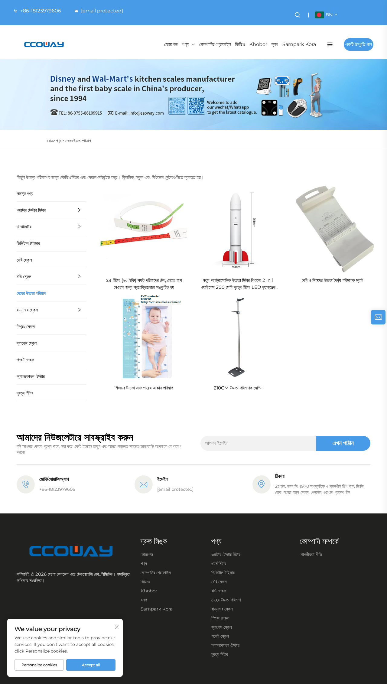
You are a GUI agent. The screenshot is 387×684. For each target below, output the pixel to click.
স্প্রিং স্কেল (26, 326)
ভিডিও (240, 44)
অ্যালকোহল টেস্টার (31, 376)
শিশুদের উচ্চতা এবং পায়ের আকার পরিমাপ (144, 388)
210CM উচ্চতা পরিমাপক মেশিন (238, 388)
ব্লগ (275, 44)
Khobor (258, 44)
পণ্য (185, 44)
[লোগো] (44, 44)
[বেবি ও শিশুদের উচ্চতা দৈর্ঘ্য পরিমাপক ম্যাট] (332, 228)
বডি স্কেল (24, 276)
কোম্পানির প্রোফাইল (215, 44)
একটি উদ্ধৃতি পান (358, 44)
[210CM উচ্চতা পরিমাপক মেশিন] (238, 336)
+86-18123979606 (40, 11)
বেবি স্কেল (24, 260)
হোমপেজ (171, 44)
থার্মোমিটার (24, 227)
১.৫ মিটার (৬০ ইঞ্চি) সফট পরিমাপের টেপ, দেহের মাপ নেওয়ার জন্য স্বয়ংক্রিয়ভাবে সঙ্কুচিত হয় (144, 283)
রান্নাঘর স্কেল (27, 310)
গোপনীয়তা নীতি (311, 554)
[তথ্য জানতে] (378, 317)
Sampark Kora (299, 44)
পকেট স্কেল (25, 360)
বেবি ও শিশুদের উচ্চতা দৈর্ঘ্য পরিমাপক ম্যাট (332, 280)
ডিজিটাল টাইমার (28, 243)
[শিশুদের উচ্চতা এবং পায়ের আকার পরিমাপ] (143, 336)
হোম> (51, 140)
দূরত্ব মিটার (25, 393)
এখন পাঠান (343, 443)
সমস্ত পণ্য (25, 193)
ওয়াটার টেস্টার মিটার (31, 210)
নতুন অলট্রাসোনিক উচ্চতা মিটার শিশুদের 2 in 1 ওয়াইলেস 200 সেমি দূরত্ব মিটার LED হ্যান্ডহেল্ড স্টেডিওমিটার (238, 284)
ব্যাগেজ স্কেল (27, 343)
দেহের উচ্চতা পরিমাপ (78, 140)
